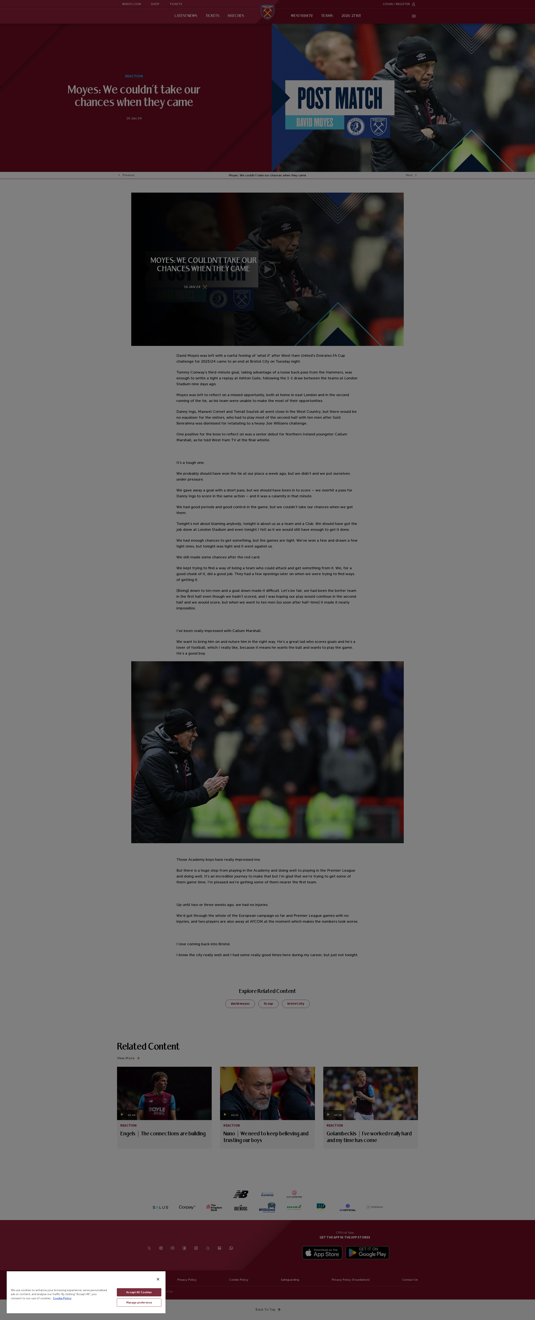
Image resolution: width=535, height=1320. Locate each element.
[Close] (158, 1279)
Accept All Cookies (139, 1292)
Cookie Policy (62, 1298)
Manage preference (139, 1302)
